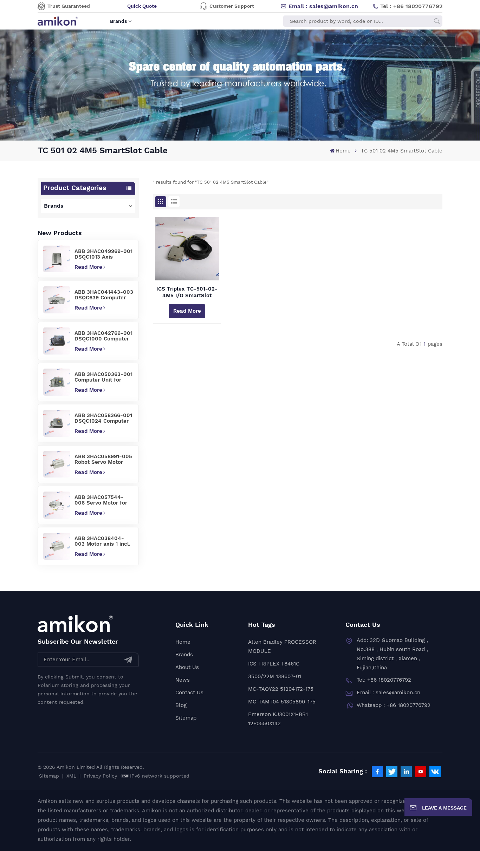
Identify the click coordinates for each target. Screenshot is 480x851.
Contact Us (189, 692)
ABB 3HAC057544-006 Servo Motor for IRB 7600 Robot (100, 500)
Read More (88, 267)
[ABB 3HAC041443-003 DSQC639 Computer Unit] (56, 299)
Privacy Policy (100, 776)
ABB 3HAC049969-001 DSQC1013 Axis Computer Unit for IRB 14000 (103, 254)
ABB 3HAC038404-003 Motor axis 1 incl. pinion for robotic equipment (102, 541)
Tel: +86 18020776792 (384, 680)
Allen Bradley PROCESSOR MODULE (282, 646)
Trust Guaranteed (68, 6)
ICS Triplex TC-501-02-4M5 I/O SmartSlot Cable (187, 292)
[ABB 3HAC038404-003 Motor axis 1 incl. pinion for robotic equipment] (56, 546)
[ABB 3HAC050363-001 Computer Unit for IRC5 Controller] (56, 382)
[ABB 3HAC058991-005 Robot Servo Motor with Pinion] (56, 464)
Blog (181, 705)
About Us (187, 667)
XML (71, 776)
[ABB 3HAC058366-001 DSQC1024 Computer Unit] (56, 423)
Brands (118, 21)
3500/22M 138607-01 (274, 676)
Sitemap (185, 718)
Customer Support (231, 6)
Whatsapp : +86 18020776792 (393, 705)
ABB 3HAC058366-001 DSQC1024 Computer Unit (103, 418)
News (182, 680)
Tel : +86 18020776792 (411, 6)
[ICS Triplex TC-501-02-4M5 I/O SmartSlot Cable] (187, 248)
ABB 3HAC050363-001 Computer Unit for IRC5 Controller (103, 377)
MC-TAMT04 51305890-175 (282, 702)
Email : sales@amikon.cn (323, 6)
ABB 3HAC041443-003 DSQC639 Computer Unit (103, 294)
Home (343, 151)
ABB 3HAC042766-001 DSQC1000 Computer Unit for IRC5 (103, 336)
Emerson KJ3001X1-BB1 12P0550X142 (278, 719)
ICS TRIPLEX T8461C (273, 664)
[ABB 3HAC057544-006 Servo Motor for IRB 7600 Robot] (56, 505)
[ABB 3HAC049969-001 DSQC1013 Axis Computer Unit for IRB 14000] (56, 259)
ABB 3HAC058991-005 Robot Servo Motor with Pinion (103, 459)
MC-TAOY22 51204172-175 (280, 689)
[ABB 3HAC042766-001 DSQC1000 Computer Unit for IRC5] (56, 341)
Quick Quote (142, 6)
